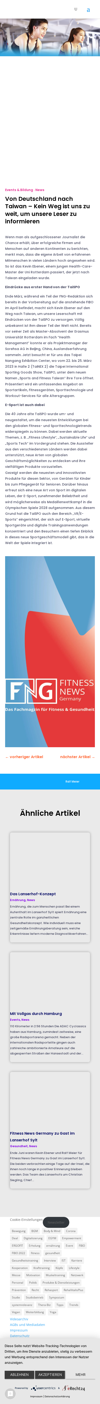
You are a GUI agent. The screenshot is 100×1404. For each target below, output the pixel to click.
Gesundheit (19, 1146)
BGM (34, 1231)
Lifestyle (74, 1268)
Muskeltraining (55, 1275)
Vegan (16, 1312)
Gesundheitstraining (25, 1260)
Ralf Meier (72, 781)
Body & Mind (52, 1231)
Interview (50, 1260)
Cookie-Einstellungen (26, 1219)
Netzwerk (77, 1275)
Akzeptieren (50, 1374)
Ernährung (18, 900)
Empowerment (71, 1238)
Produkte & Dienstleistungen (61, 1283)
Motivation (33, 1275)
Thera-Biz (44, 1305)
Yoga (53, 1312)
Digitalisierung (33, 1238)
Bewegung (19, 1231)
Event (69, 1246)
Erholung (34, 1246)
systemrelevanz (22, 1305)
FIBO (82, 1246)
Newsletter (56, 1222)
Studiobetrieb (34, 1297)
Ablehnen (19, 1374)
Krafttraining (41, 1268)
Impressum (19, 1330)
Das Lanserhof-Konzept (33, 894)
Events (15, 1020)
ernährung (53, 1246)
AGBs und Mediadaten (27, 1324)
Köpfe (59, 1268)
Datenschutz (20, 1336)
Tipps (60, 1305)
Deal (15, 1238)
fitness (35, 1253)
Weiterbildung (35, 1312)
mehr (81, 1374)
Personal (17, 1283)
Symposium (56, 1297)
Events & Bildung (19, 190)
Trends (73, 1305)
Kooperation (20, 1268)
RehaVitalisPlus (73, 1290)
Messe (16, 1275)
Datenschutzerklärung (57, 1396)
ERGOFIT (17, 1246)
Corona (71, 1231)
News (39, 190)
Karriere (76, 1260)
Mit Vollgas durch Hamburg (36, 1013)
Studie (16, 1297)
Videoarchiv (19, 1319)
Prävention (19, 1290)
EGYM (52, 1238)
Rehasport (51, 1290)
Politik (33, 1283)
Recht (35, 1290)
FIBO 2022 (18, 1253)
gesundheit (52, 1253)
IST (64, 1260)
